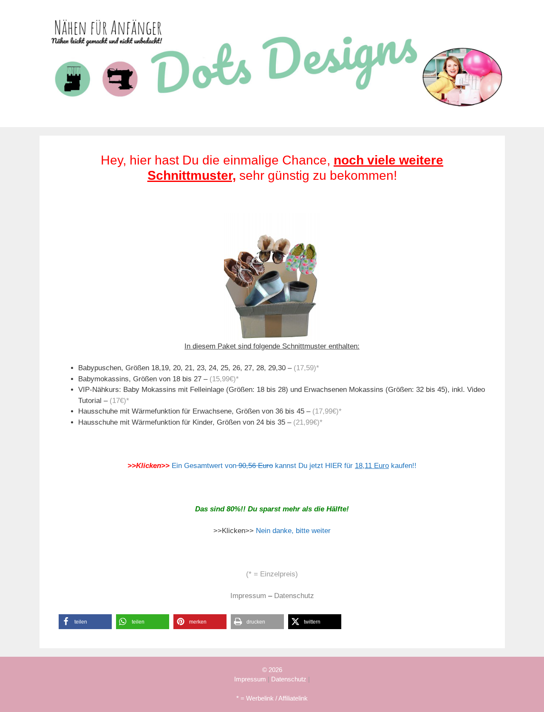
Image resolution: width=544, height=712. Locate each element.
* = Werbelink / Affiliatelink (272, 698)
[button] (85, 621)
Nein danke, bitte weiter (293, 531)
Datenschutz (294, 596)
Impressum (248, 596)
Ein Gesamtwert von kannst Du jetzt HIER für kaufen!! (294, 466)
